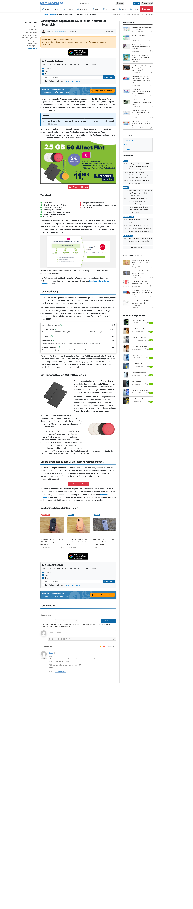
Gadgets (69, 9)
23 (152, 128)
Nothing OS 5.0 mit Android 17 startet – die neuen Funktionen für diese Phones (140, 166)
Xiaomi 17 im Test (137, 355)
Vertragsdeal (53, 14)
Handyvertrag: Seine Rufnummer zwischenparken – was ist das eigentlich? (141, 91)
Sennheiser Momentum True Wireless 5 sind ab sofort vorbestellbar (138, 201)
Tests (47, 71)
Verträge (128, 149)
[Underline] (55, 639)
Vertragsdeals (130, 145)
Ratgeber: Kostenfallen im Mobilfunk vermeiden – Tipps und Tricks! (141, 113)
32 (152, 72)
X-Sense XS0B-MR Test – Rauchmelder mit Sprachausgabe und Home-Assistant (140, 174)
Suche (121, 3)
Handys (57, 9)
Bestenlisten (84, 9)
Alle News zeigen (136, 248)
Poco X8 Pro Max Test (139, 373)
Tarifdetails (33, 29)
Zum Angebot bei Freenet (78, 187)
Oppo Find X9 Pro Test (139, 338)
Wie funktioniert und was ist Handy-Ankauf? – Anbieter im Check (141, 102)
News (46, 9)
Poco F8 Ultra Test (137, 364)
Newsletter (137, 14)
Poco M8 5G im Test (138, 399)
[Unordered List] (64, 639)
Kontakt (117, 14)
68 (148, 340)
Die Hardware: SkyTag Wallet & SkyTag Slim (29, 36)
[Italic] (52, 639)
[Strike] (58, 639)
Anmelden (109, 77)
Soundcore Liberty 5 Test (137, 225)
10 (131, 222)
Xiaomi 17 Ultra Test (138, 320)
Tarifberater (129, 140)
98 (148, 323)
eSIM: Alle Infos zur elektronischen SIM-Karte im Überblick (141, 47)
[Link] (69, 639)
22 (152, 40)
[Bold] (50, 639)
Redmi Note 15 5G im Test (140, 390)
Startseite (45, 14)
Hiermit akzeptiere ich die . (62, 81)
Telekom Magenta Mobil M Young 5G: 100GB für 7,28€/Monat (140, 303)
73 (148, 331)
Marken (135, 9)
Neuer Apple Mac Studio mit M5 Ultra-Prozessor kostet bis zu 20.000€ (139, 209)
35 (148, 349)
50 (148, 375)
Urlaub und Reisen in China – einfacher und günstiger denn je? (141, 123)
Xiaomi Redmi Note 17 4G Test (139, 220)
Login (138, 3)
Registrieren (148, 3)
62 (148, 366)
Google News (148, 14)
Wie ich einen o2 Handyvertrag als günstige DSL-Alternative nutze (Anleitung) (141, 68)
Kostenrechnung (31, 32)
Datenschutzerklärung (72, 81)
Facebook (126, 14)
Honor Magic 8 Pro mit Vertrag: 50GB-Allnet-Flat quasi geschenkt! (51, 541)
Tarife (96, 9)
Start (35, 26)
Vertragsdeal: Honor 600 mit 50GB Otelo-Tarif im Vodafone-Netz (78, 541)
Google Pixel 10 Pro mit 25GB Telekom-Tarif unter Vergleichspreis (103, 541)
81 (148, 384)
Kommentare (32, 49)
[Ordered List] (61, 639)
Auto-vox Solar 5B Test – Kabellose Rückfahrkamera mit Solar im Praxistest (140, 193)
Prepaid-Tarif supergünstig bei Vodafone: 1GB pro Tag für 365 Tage (142, 292)
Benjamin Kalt (59, 32)
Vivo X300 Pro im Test (139, 329)
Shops (123, 9)
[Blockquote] (66, 639)
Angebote (147, 9)
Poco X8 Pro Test (137, 381)
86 (148, 358)
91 (152, 31)
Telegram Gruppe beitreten (103, 91)
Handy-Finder (110, 9)
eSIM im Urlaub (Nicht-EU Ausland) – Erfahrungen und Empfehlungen (141, 57)
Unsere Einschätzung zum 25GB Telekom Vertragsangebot (28, 43)
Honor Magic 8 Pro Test (139, 346)
